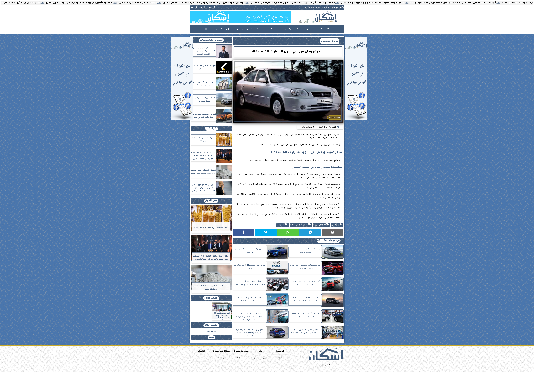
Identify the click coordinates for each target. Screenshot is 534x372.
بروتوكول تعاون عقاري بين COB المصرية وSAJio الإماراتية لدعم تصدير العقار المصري (246, 3)
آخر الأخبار (211, 128)
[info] (196, 7)
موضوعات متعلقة (328, 240)
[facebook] (214, 7)
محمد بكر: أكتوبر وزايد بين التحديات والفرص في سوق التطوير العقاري (121, 3)
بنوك (258, 29)
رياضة (214, 29)
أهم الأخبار (211, 200)
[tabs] (192, 7)
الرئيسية (280, 351)
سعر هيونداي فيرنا (299, 225)
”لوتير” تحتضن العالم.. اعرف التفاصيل (180, 3)
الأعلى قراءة (211, 298)
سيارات (281, 225)
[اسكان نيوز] (240, 17)
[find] (201, 7)
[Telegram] (310, 232)
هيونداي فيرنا (320, 225)
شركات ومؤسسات (284, 29)
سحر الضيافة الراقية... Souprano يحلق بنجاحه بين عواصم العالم (415, 3)
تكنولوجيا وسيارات (244, 29)
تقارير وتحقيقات (304, 29)
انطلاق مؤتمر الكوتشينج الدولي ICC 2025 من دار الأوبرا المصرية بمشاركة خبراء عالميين (335, 3)
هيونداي (336, 225)
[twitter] (210, 7)
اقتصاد (268, 29)
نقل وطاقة (226, 29)
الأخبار (319, 29)
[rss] (205, 7)
